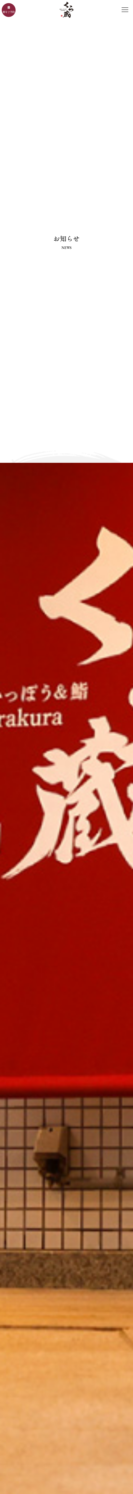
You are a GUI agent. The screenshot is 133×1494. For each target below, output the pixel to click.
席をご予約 (9, 12)
